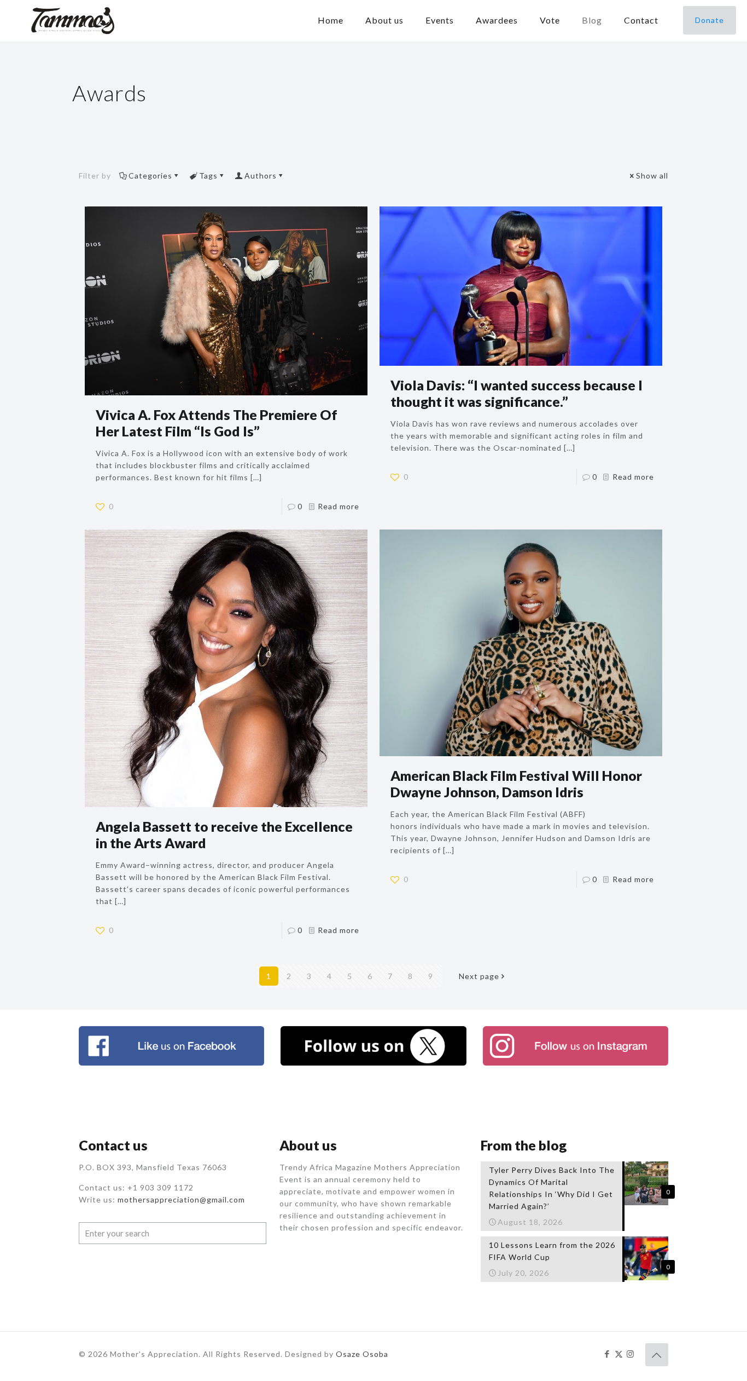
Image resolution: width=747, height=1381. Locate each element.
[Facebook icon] (607, 1354)
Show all (652, 175)
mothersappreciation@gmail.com (181, 1199)
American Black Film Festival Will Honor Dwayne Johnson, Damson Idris (516, 783)
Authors (260, 175)
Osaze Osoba (362, 1354)
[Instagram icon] (630, 1354)
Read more (338, 506)
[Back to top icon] (656, 1354)
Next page (479, 976)
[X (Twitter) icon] (619, 1354)
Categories (150, 175)
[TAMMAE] (74, 20)
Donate (709, 20)
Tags (208, 175)
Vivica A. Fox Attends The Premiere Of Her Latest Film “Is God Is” (216, 422)
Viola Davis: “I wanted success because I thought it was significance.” (516, 393)
